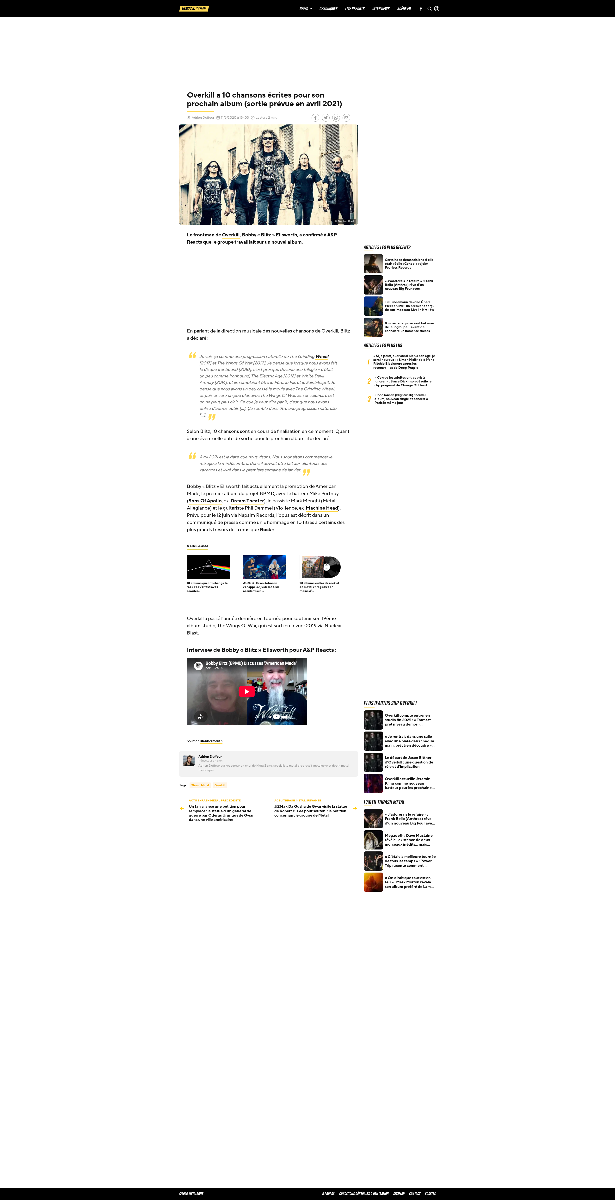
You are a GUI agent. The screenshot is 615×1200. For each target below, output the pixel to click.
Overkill (231, 235)
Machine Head (322, 508)
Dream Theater (247, 501)
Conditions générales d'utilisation (364, 1193)
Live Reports (355, 8)
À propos (328, 1193)
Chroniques (329, 8)
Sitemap (399, 1193)
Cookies (430, 1193)
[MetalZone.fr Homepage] (194, 9)
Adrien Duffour (203, 117)
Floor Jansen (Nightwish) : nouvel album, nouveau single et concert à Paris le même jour (401, 399)
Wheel (321, 356)
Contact (414, 1193)
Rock (265, 530)
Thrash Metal (200, 785)
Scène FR (404, 8)
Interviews (381, 8)
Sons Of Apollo (205, 501)
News (304, 8)
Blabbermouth (211, 741)
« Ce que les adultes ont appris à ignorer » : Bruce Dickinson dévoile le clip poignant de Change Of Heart (403, 381)
